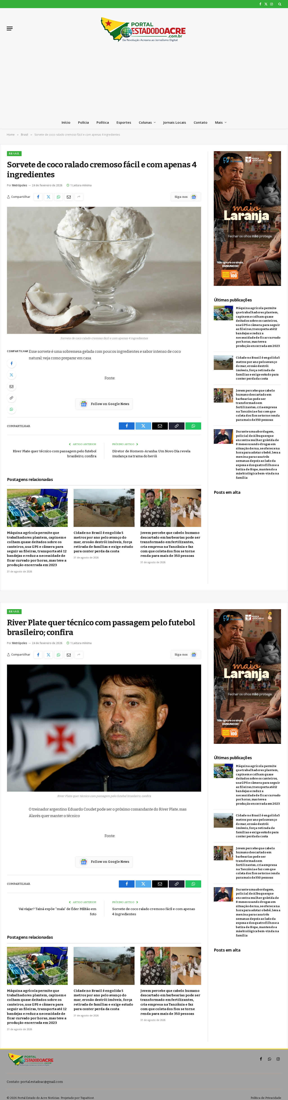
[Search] (279, 4)
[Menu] (10, 28)
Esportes (124, 122)
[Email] (11, 386)
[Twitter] (11, 374)
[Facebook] (11, 363)
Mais (219, 122)
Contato (200, 122)
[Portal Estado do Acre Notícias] (144, 28)
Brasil (14, 153)
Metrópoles (19, 185)
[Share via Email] (68, 197)
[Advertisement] (144, 82)
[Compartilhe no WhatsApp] (58, 197)
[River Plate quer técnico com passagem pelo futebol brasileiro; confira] (104, 728)
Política (103, 122)
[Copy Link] (11, 397)
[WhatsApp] (11, 409)
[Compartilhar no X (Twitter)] (48, 197)
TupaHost (87, 1098)
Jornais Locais (174, 122)
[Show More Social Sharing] (78, 197)
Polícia (83, 122)
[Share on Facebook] (38, 197)
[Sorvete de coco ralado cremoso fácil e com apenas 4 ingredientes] (104, 270)
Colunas (145, 122)
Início (66, 122)
